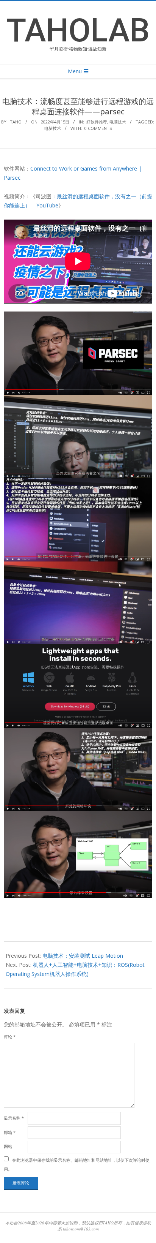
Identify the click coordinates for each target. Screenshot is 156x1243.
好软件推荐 (96, 122)
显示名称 (14, 1118)
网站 (8, 1146)
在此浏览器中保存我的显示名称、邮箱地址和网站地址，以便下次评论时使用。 (77, 1164)
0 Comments (98, 128)
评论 (10, 1036)
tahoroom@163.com (81, 1229)
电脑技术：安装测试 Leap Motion (82, 955)
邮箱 (10, 1132)
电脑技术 (117, 122)
